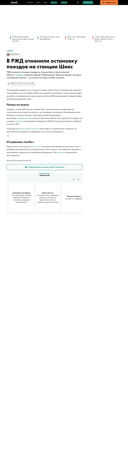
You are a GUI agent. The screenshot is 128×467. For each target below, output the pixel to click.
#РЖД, (9, 160)
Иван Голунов (36, 146)
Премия (64, 2)
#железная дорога (24, 160)
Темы (45, 2)
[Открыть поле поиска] (78, 2)
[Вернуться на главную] (14, 2)
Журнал (54, 2)
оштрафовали (23, 118)
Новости (30, 2)
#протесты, (14, 160)
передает (19, 74)
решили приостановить (28, 128)
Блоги (38, 2)
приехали (19, 121)
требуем (61, 152)
